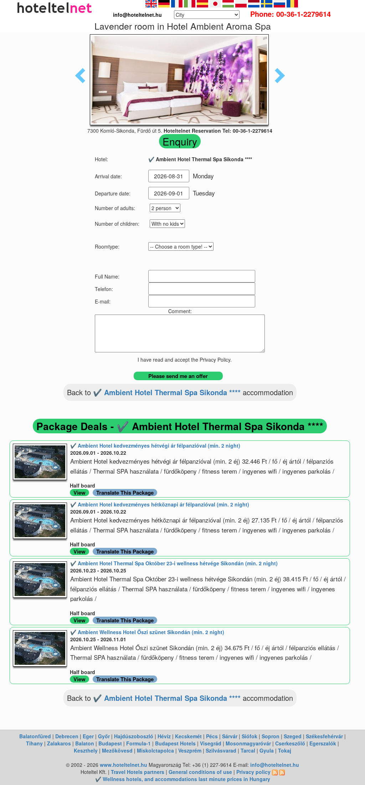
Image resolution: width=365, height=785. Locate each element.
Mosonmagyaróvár (248, 743)
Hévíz (164, 736)
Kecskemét (188, 736)
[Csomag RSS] (282, 771)
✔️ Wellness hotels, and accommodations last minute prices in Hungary (182, 779)
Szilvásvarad (221, 750)
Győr (104, 736)
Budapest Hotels (175, 743)
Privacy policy (253, 771)
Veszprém (189, 750)
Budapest (110, 743)
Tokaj (284, 750)
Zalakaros (59, 743)
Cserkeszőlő (290, 743)
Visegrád (210, 743)
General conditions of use (200, 771)
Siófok (249, 736)
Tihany (34, 743)
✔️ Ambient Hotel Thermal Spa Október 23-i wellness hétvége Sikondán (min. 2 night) (174, 563)
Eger (88, 736)
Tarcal (248, 750)
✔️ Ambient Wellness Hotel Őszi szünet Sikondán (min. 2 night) (147, 632)
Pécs (212, 736)
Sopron (270, 736)
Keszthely (86, 750)
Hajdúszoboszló (133, 736)
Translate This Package (125, 492)
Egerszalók (322, 743)
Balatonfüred (35, 736)
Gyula (266, 750)
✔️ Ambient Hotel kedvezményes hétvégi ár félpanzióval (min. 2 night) (155, 445)
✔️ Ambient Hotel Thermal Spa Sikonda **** (167, 392)
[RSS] (275, 771)
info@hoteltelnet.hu (274, 764)
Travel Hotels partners (137, 771)
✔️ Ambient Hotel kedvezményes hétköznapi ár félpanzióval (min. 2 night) (159, 504)
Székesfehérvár (324, 736)
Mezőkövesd (117, 750)
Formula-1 (138, 743)
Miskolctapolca (155, 750)
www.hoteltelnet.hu (123, 764)
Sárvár (229, 736)
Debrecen (66, 736)
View (79, 492)
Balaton (84, 743)
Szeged (293, 736)
